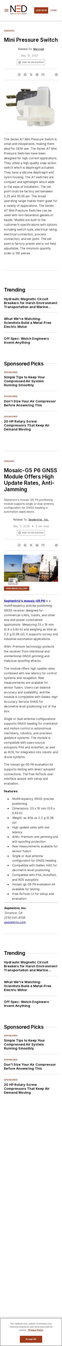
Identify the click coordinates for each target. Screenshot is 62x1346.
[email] (43, 74)
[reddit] (37, 74)
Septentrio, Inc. (38, 519)
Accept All (31, 1339)
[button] (6, 10)
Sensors (9, 31)
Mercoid (38, 49)
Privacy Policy (35, 1330)
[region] (31, 1332)
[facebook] (19, 74)
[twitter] (31, 74)
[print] (56, 74)
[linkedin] (25, 74)
